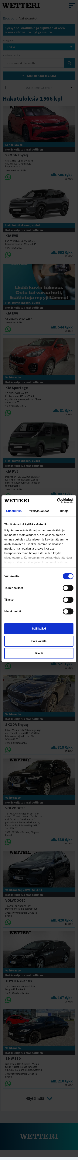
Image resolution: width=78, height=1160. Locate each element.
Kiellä (39, 653)
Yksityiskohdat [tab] (39, 510)
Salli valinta (38, 641)
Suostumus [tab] (14, 510)
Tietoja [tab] (64, 510)
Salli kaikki (39, 628)
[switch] (68, 588)
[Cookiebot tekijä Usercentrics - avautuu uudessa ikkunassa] (56, 500)
